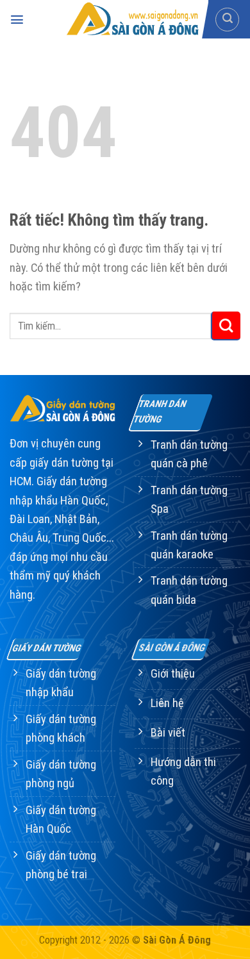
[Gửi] (225, 326)
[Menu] (17, 19)
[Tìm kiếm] (227, 19)
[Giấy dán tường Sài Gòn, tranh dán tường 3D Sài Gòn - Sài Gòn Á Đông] (131, 19)
